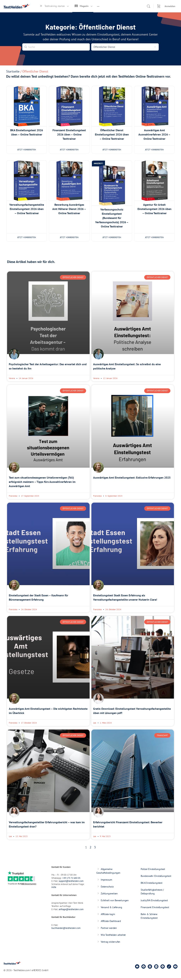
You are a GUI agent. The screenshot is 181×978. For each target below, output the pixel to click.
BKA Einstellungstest (151, 882)
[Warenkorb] (158, 6)
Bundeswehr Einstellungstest (156, 876)
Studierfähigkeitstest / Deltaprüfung (152, 891)
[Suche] (148, 6)
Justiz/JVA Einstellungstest (154, 900)
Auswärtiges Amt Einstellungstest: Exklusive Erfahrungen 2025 (132, 477)
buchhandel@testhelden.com (66, 928)
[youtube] (175, 966)
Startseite (12, 71)
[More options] (98, 6)
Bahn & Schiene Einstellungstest (149, 916)
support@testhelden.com (71, 880)
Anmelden (170, 6)
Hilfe (53, 887)
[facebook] (143, 966)
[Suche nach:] (56, 46)
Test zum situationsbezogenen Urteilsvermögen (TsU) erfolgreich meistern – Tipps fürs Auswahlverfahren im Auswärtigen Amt (42, 482)
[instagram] (150, 966)
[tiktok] (169, 966)
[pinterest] (162, 966)
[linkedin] (156, 966)
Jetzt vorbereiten (26, 149)
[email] (137, 966)
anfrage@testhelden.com (71, 909)
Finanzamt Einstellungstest (155, 907)
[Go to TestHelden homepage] (17, 5)
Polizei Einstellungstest (153, 869)
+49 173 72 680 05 (71, 877)
